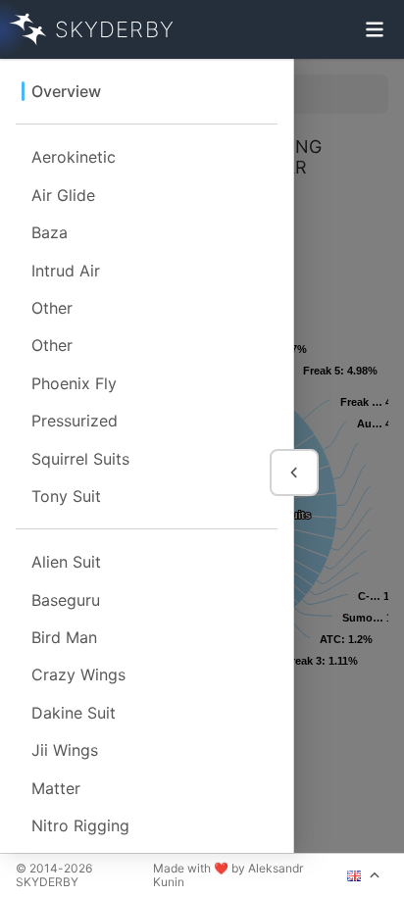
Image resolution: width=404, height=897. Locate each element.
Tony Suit (66, 496)
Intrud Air (65, 270)
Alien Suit (66, 562)
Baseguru (65, 600)
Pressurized (74, 420)
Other (52, 308)
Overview (66, 91)
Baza (49, 232)
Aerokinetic (73, 157)
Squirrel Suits (80, 459)
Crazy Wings (78, 674)
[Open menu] (374, 29)
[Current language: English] (363, 875)
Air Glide (63, 195)
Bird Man (64, 637)
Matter (55, 788)
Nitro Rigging (80, 825)
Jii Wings (64, 750)
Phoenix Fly (74, 383)
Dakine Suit (73, 713)
